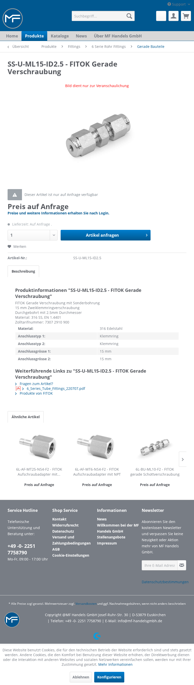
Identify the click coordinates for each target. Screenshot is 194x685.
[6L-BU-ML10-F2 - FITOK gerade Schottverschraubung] (155, 446)
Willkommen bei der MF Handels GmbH (118, 528)
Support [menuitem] (179, 4)
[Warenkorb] (186, 16)
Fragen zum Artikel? (36, 383)
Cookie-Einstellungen (70, 555)
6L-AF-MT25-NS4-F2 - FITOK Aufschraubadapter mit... (39, 472)
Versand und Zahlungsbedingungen (71, 540)
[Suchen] (129, 16)
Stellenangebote (111, 537)
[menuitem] (103, 16)
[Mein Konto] (173, 16)
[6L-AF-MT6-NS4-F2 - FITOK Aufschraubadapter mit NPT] (97, 446)
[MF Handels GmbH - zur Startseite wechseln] (13, 18)
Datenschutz (63, 531)
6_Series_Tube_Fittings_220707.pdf (55, 388)
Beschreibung (23, 271)
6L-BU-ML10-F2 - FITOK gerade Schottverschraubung (155, 472)
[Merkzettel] (161, 16)
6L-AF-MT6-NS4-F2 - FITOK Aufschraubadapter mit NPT (97, 472)
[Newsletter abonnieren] (181, 565)
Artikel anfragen (102, 235)
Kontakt (59, 519)
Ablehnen (80, 677)
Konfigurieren (109, 677)
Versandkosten (86, 603)
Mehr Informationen (115, 664)
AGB (56, 549)
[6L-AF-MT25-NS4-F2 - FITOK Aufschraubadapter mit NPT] (39, 446)
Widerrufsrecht (65, 525)
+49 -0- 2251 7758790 (21, 549)
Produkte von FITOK (36, 393)
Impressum (107, 543)
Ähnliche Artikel (26, 416)
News (102, 519)
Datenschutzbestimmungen (165, 581)
